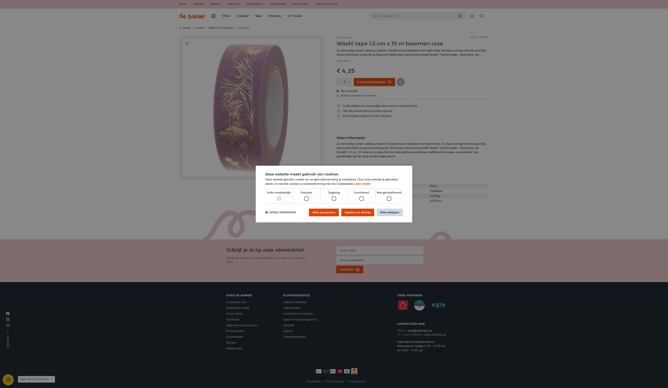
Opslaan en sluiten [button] (358, 212)
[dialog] (334, 194)
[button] (280, 212)
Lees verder (362, 183)
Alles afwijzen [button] (389, 212)
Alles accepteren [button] (323, 212)
